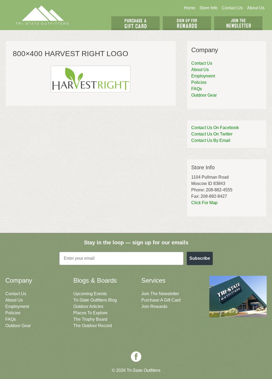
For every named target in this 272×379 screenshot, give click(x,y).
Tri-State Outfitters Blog (95, 300)
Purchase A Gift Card (161, 300)
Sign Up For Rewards (187, 23)
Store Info (208, 8)
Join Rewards (154, 306)
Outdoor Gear (204, 95)
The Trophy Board (90, 319)
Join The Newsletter (238, 23)
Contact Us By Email (210, 140)
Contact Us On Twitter (211, 134)
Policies (198, 82)
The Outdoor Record (92, 325)
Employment (203, 76)
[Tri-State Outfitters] (42, 15)
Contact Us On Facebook (215, 127)
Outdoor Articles (88, 306)
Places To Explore (90, 313)
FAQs (196, 88)
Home (189, 8)
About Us (256, 8)
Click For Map (204, 202)
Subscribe (199, 258)
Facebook (136, 356)
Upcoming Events (90, 293)
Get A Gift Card (135, 23)
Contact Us (232, 8)
